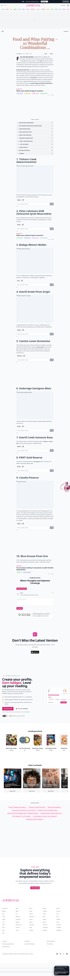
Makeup (38, 9)
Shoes (56, 9)
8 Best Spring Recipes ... (55, 807)
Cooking (45, 911)
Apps (17, 908)
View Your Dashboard (23, 708)
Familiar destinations (27, 572)
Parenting (31, 924)
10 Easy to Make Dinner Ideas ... (17, 807)
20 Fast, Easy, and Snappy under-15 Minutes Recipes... (23, 813)
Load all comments (21, 588)
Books (48, 9)
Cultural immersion (43, 93)
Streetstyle (45, 927)
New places (19, 572)
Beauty (7, 9)
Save (46, 53)
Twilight (31, 930)
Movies (44, 922)
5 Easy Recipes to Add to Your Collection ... (45, 816)
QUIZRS (53, 239)
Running (58, 924)
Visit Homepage (35, 887)
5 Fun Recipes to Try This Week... (21, 816)
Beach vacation (20, 93)
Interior (31, 919)
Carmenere (37, 461)
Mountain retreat (35, 93)
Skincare (18, 927)
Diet (3, 913)
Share (51, 53)
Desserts (58, 911)
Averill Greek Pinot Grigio (34, 291)
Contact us (4, 941)
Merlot (45, 441)
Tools (3, 933)
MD (30, 53)
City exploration (27, 93)
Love (60, 9)
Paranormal (18, 924)
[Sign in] (68, 5)
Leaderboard (50, 702)
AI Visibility (26, 941)
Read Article (15, 791)
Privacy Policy (50, 944)
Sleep (19, 9)
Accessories (5, 908)
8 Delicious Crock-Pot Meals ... (35, 819)
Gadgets (18, 916)
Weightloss (33, 9)
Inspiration (18, 919)
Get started (63, 702)
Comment (19, 608)
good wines (34, 77)
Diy (16, 913)
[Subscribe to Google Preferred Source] (24, 614)
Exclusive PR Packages (29, 944)
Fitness (44, 913)
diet (3, 31)
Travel (17, 930)
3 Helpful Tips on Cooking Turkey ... (48, 810)
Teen (3, 930)
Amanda (20, 53)
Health (3, 919)
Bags (30, 908)
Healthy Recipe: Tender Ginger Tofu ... (51, 813)
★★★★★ (66, 31)
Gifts (44, 916)
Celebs (3, 9)
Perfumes (45, 924)
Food (57, 913)
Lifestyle (58, 919)
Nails (68, 9)
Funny (23, 9)
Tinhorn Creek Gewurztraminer (26, 161)
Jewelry (44, 919)
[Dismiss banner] (52, 613)
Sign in (28, 712)
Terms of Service (6, 946)
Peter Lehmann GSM (31, 211)
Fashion (27, 9)
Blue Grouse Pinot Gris (34, 556)
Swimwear (58, 927)
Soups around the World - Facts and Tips (24, 810)
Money (52, 9)
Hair (11, 9)
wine (41, 61)
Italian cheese (40, 347)
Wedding (15, 9)
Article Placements (51, 941)
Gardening (43, 9)
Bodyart (63, 9)
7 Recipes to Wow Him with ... (37, 807)
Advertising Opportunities (8, 944)
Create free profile (8, 708)
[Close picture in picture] (55, 967)
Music (57, 922)
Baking (44, 908)
